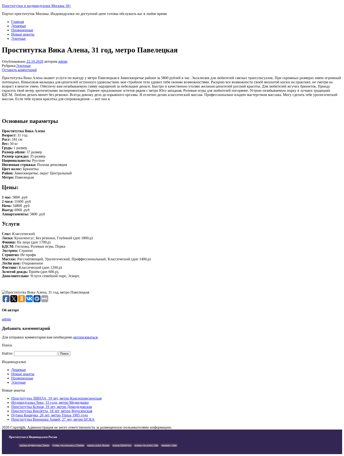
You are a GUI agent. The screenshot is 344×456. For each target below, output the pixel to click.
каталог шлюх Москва (98, 445)
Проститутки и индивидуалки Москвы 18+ (36, 6)
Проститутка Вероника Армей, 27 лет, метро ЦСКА (53, 419)
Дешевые (18, 26)
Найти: (7, 353)
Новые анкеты (22, 34)
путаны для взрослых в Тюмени (68, 445)
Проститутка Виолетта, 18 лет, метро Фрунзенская (51, 411)
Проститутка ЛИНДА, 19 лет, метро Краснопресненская (56, 398)
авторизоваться (85, 337)
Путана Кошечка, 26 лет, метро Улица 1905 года (49, 415)
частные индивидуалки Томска (34, 445)
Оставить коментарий (19, 70)
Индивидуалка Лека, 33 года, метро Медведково (50, 403)
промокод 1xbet (169, 445)
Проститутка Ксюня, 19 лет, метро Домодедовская (51, 407)
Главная (17, 22)
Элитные (18, 38)
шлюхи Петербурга (122, 445)
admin (62, 61)
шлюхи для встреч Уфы (146, 445)
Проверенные (22, 30)
